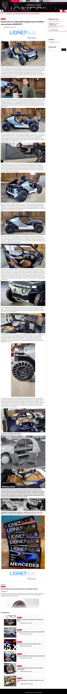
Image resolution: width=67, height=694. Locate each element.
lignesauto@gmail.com (56, 21)
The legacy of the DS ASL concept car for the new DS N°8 (30, 631)
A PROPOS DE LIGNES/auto (25, 10)
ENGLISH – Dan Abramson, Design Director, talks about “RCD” (30, 620)
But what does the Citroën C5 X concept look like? (29, 643)
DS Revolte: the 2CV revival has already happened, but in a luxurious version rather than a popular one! (24, 1)
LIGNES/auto (33, 4)
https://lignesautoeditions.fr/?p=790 (32, 513)
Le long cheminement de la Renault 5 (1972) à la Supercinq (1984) (38, 1)
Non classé (3, 586)
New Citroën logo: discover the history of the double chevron (19, 589)
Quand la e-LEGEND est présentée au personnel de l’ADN (30, 655)
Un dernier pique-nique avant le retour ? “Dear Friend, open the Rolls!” (30, 668)
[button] (61, 11)
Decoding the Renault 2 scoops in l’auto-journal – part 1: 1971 (30, 681)
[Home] (1, 11)
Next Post (3, 584)
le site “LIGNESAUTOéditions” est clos (11, 10)
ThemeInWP (39, 692)
